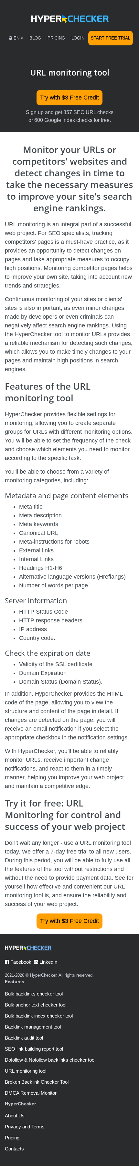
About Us (15, 1115)
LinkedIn (47, 962)
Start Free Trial (110, 38)
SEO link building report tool (34, 1049)
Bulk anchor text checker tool (35, 1004)
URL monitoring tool (25, 1071)
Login (77, 38)
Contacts (14, 1148)
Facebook (20, 962)
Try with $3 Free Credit (69, 97)
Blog (35, 38)
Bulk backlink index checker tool (39, 1016)
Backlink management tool (33, 1027)
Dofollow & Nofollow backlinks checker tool (50, 1060)
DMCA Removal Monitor (31, 1093)
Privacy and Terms (25, 1126)
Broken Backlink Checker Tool (37, 1082)
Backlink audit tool (24, 1038)
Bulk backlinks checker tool (34, 993)
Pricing (56, 38)
